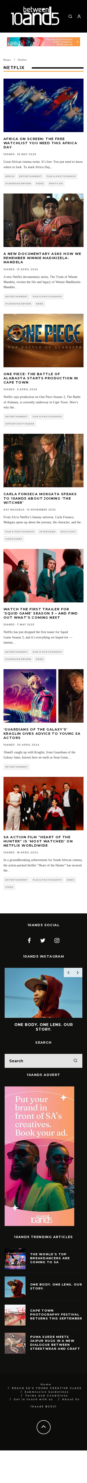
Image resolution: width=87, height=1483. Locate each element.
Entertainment (30, 176)
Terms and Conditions (46, 1402)
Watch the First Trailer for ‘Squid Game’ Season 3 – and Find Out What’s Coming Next (40, 613)
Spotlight (68, 532)
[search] (75, 1068)
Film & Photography (61, 176)
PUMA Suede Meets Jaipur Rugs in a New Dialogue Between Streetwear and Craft (55, 1349)
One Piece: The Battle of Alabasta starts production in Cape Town (40, 378)
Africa (9, 176)
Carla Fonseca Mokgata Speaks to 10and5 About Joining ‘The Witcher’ (40, 498)
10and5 (9, 154)
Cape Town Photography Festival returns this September (56, 1321)
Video (40, 183)
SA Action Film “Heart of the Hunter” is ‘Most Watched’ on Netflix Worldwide (38, 841)
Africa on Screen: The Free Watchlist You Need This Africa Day (40, 143)
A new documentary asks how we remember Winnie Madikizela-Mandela (42, 258)
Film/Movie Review (18, 183)
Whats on (56, 183)
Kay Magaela (14, 509)
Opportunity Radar (19, 424)
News (39, 304)
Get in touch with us (33, 1406)
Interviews (47, 532)
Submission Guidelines (47, 1398)
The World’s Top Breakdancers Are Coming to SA (50, 1265)
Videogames (13, 539)
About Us (71, 1406)
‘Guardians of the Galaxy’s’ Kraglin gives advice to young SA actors (42, 733)
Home (46, 1391)
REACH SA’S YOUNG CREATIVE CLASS (47, 1395)
